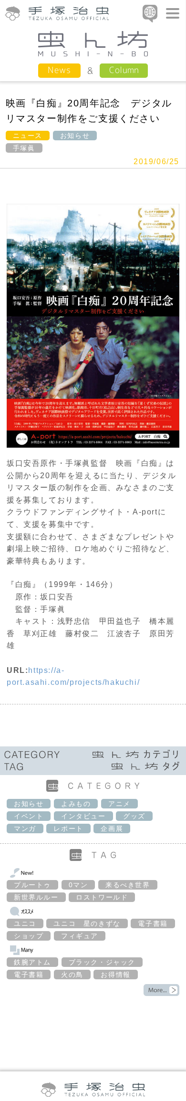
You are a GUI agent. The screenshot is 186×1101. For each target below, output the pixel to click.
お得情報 (115, 974)
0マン (78, 885)
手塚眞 (24, 148)
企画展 (112, 828)
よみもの (76, 803)
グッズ (134, 816)
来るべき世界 (127, 885)
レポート (68, 828)
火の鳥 (72, 974)
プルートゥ (32, 885)
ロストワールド (102, 897)
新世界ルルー (36, 897)
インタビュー (83, 816)
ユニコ (25, 923)
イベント (28, 816)
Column (123, 70)
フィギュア (79, 936)
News (59, 70)
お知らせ (75, 135)
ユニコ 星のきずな (86, 923)
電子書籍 (152, 923)
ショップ (28, 936)
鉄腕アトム (32, 962)
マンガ (25, 828)
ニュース (27, 135)
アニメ (119, 803)
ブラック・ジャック (102, 962)
